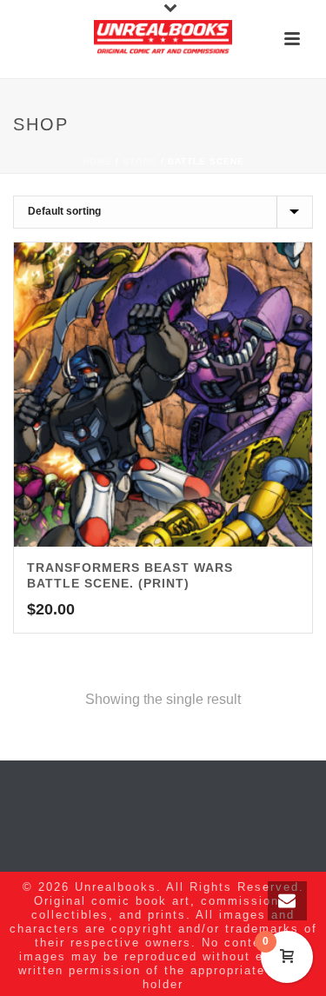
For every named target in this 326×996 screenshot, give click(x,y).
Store (140, 161)
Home (97, 161)
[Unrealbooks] (163, 39)
